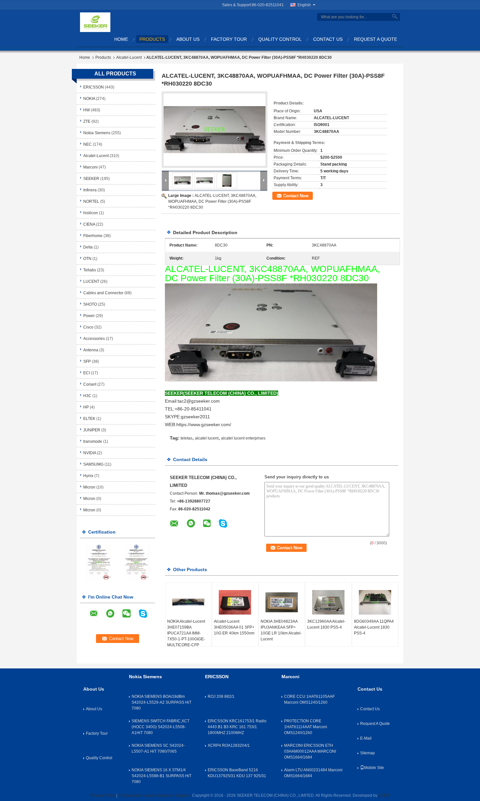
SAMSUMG (93, 464)
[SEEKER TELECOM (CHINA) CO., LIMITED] (95, 22)
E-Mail (366, 738)
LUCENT (91, 281)
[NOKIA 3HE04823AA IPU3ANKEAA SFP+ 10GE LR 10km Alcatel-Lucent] (282, 602)
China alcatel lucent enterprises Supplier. (155, 795)
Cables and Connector (103, 293)
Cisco (88, 327)
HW (86, 110)
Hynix (88, 475)
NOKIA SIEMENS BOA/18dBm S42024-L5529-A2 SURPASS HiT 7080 (161, 702)
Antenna (90, 350)
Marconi (90, 167)
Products (152, 39)
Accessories (94, 338)
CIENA (89, 224)
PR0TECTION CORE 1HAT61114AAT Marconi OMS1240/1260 (305, 727)
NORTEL (91, 201)
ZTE (86, 121)
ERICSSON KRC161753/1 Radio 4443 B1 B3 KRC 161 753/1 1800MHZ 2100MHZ (237, 727)
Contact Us (328, 39)
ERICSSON (93, 87)
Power (89, 315)
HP (86, 407)
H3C (87, 395)
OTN (87, 258)
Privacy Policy (102, 795)
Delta (88, 247)
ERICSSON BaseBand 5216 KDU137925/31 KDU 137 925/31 (237, 773)
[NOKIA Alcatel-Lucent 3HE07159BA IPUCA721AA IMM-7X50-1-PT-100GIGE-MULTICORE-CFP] (188, 602)
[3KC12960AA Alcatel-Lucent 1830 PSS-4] (328, 602)
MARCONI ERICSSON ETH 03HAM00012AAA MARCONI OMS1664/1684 (310, 751)
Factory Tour (229, 39)
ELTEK (89, 418)
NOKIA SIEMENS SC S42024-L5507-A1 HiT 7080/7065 (158, 748)
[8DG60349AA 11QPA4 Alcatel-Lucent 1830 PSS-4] (375, 602)
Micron (89, 487)
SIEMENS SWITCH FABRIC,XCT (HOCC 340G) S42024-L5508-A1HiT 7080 (160, 727)
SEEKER (91, 178)
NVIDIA (89, 453)
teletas (186, 438)
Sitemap (367, 753)
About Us (188, 39)
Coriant (89, 384)
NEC (87, 144)
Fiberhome (93, 235)
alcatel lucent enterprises (243, 438)
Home (121, 39)
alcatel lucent (206, 438)
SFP (87, 361)
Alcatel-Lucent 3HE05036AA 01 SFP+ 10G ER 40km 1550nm (234, 627)
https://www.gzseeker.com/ (203, 424)
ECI (86, 373)
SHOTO (90, 304)
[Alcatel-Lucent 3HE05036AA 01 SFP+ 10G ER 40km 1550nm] (235, 602)
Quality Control (280, 39)
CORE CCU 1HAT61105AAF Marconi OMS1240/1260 (309, 699)
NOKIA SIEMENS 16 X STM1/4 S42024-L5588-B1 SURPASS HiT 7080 (161, 776)
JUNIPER (91, 430)
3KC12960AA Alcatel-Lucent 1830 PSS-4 (326, 624)
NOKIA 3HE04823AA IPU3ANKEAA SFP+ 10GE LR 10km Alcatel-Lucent (281, 630)
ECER (384, 795)
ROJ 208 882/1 (221, 696)
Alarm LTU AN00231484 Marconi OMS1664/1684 (313, 773)
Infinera (90, 190)
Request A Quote (375, 39)
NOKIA (89, 98)
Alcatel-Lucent (129, 57)
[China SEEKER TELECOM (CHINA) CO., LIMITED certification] (99, 562)
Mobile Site (374, 767)
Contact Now (296, 195)
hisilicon (90, 213)
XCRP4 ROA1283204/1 (229, 745)
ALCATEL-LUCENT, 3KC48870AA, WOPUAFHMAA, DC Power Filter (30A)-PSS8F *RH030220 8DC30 (212, 201)
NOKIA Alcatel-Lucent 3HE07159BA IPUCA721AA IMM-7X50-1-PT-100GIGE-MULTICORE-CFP (186, 633)
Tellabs (89, 270)
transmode (92, 441)
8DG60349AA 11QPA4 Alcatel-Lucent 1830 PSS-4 (374, 627)
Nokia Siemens (96, 133)
